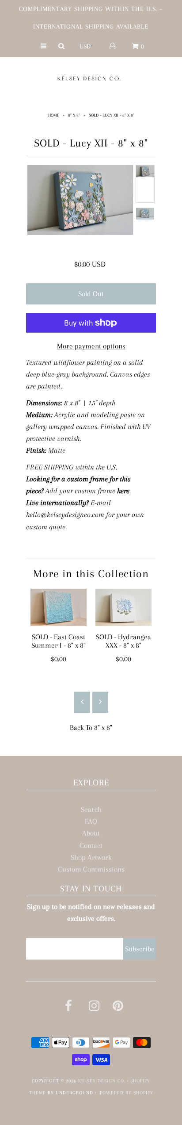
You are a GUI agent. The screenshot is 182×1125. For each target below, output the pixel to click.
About (91, 833)
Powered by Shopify (126, 1093)
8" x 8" (74, 115)
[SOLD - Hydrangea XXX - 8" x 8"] (123, 607)
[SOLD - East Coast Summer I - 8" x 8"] (58, 607)
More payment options (91, 346)
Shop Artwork (91, 857)
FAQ (91, 821)
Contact (91, 845)
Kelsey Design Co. (101, 1081)
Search (91, 809)
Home (53, 115)
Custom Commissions (91, 869)
